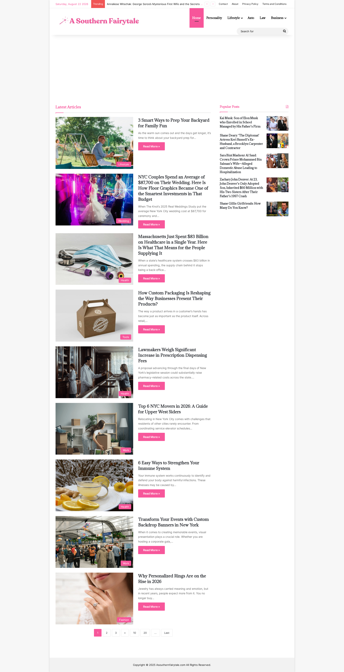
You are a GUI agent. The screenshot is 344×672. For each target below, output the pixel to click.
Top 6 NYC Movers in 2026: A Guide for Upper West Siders (173, 409)
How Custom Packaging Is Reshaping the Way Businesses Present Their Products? (174, 298)
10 (134, 632)
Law (263, 18)
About (235, 3)
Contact (223, 3)
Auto (251, 18)
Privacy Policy (250, 3)
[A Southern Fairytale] (98, 21)
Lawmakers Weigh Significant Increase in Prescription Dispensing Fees (172, 355)
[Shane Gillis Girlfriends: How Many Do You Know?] (277, 209)
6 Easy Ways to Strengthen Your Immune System (168, 465)
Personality (214, 18)
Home (196, 18)
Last (166, 632)
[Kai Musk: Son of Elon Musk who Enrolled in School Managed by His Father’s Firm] (277, 123)
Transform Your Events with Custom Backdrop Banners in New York (173, 522)
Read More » (151, 146)
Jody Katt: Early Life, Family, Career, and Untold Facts (140, 4)
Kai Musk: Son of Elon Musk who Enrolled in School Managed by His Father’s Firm (240, 122)
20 (145, 632)
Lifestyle (234, 18)
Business (277, 18)
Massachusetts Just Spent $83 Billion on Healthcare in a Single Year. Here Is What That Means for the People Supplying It (173, 245)
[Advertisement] (172, 69)
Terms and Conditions (274, 3)
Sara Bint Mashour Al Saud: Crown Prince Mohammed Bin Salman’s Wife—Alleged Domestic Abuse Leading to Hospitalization (241, 163)
